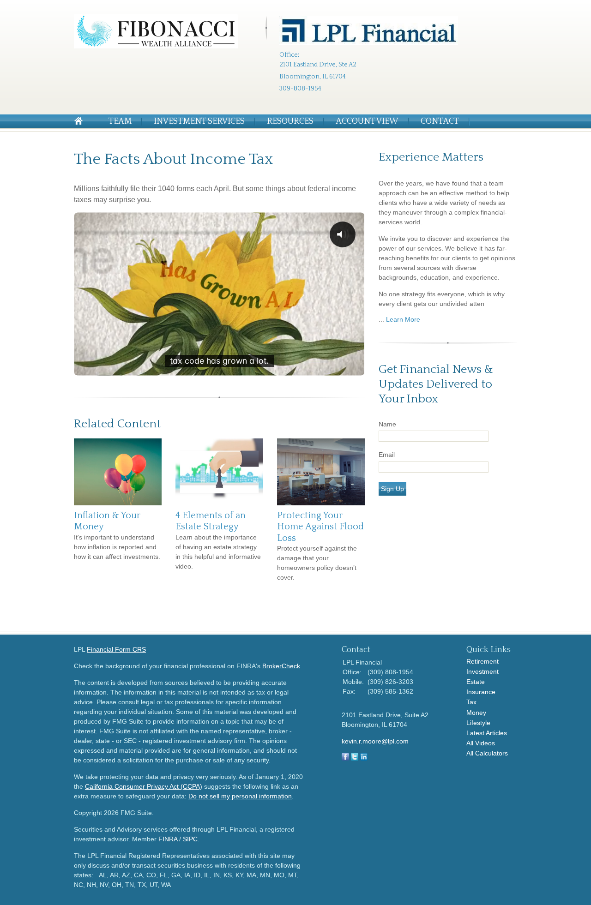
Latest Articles (486, 733)
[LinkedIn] (364, 758)
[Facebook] (345, 758)
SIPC (190, 839)
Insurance (480, 691)
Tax (471, 702)
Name (387, 424)
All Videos (480, 743)
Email (387, 454)
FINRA (167, 839)
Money (476, 712)
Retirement (482, 661)
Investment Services (199, 121)
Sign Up (392, 488)
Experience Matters (431, 157)
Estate (475, 681)
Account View (367, 121)
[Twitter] (354, 758)
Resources (290, 121)
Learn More (403, 319)
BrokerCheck (281, 666)
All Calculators (487, 753)
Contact (440, 121)
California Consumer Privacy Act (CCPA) (143, 786)
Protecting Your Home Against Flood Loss (320, 526)
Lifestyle (478, 722)
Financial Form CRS (116, 649)
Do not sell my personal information (240, 796)
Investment (482, 671)
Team (120, 121)
